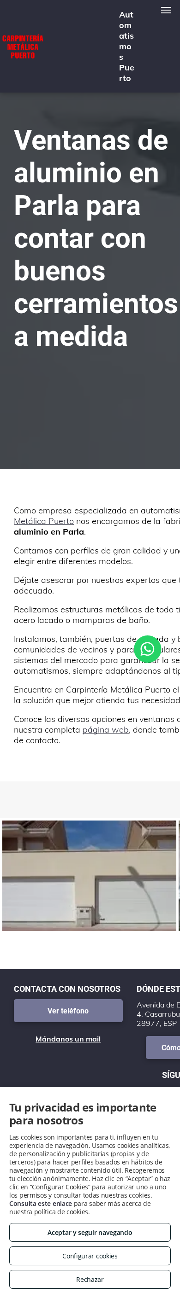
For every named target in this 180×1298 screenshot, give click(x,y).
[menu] (166, 10)
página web (106, 729)
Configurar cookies (90, 1255)
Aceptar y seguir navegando (90, 1232)
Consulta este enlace (40, 1203)
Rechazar (90, 1279)
